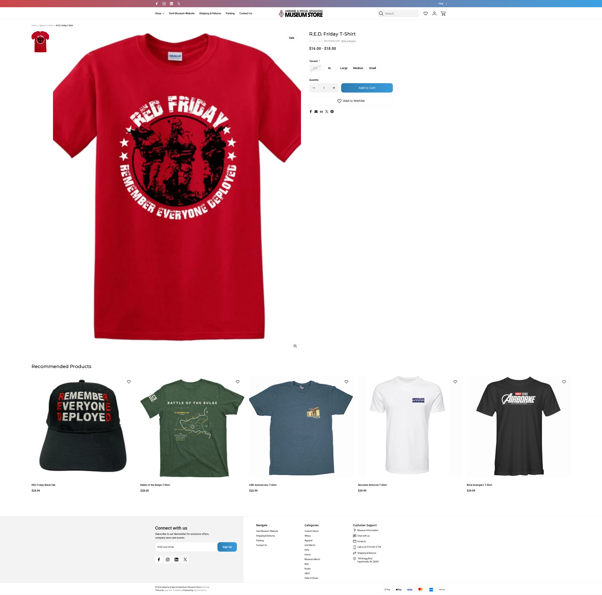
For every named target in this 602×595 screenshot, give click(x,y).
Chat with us (363, 536)
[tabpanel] (40, 42)
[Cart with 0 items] (443, 13)
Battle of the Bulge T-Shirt (155, 484)
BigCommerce (200, 590)
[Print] (321, 111)
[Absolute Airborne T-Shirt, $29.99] (410, 426)
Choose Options (410, 470)
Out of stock (192, 470)
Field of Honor (311, 578)
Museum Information (367, 530)
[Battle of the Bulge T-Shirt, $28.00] (192, 426)
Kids (307, 564)
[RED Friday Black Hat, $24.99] (84, 426)
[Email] (316, 111)
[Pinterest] (332, 111)
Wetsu (308, 536)
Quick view (120, 388)
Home (308, 554)
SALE (307, 573)
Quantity (314, 79)
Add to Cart (83, 470)
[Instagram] (164, 3)
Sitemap (205, 587)
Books (308, 568)
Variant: (314, 61)
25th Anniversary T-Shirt (263, 484)
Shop (158, 13)
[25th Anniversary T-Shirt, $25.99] (301, 426)
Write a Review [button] (348, 41)
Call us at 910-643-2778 (369, 547)
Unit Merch (310, 545)
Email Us (361, 541)
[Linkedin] (171, 3)
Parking (230, 13)
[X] (178, 3)
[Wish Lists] (425, 13)
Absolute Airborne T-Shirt (372, 484)
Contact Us (245, 13)
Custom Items (312, 531)
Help (440, 3)
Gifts (307, 550)
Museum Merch (312, 559)
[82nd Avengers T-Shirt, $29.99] (519, 426)
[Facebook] (156, 3)
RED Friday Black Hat (43, 484)
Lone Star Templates (173, 590)
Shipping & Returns (210, 13)
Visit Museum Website (182, 13)
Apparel (308, 540)
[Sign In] (434, 13)
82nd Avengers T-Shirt (479, 484)
